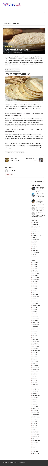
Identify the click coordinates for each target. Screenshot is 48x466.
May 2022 (35, 358)
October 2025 (35, 281)
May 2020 (35, 403)
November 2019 (36, 414)
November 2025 (36, 279)
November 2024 (36, 301)
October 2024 (35, 303)
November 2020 (36, 391)
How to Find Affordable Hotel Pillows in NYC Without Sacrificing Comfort (37, 202)
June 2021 (35, 378)
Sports (34, 248)
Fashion (34, 229)
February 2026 (36, 273)
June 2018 (35, 446)
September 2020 (36, 395)
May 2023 (35, 335)
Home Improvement (37, 235)
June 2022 (35, 356)
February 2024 (36, 318)
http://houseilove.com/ (15, 115)
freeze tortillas (9, 152)
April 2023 (35, 337)
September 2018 (36, 440)
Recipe (34, 243)
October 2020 (35, 393)
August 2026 (35, 262)
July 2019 (35, 421)
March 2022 (35, 361)
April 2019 (35, 427)
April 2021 (35, 382)
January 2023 (35, 343)
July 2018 (35, 444)
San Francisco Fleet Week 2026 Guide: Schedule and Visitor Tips (40, 195)
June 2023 (35, 333)
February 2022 (36, 363)
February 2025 (36, 296)
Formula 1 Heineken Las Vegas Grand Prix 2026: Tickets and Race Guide (40, 189)
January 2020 (35, 410)
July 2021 (35, 376)
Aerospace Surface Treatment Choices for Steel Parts (40, 209)
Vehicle (34, 254)
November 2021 (36, 369)
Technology (35, 250)
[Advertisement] (11, 14)
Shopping (35, 246)
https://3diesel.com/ (10, 131)
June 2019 (35, 423)
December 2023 (36, 322)
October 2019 (35, 416)
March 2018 (35, 451)
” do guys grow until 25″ (22, 129)
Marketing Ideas (36, 239)
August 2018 (35, 442)
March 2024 (35, 316)
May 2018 (35, 448)
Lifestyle (34, 237)
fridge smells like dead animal (24, 113)
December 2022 (36, 345)
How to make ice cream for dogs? (31, 159)
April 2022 (35, 360)
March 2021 (35, 384)
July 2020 (35, 399)
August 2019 (35, 419)
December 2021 (36, 367)
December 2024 (36, 300)
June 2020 (35, 401)
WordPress (23, 462)
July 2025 (35, 286)
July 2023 (35, 331)
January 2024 (35, 320)
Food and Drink (8, 46)
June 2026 (35, 266)
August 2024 (35, 307)
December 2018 (36, 434)
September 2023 (36, 328)
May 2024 (35, 313)
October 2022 (35, 348)
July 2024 (35, 309)
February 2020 (36, 408)
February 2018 (36, 453)
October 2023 (35, 326)
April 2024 (35, 315)
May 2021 (35, 380)
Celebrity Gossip (36, 226)
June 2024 (35, 311)
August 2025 (35, 285)
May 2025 (35, 290)
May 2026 (35, 268)
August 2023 (35, 330)
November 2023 (36, 324)
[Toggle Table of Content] (17, 70)
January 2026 (35, 275)
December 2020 (36, 389)
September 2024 (36, 305)
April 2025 (35, 292)
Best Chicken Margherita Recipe (15, 159)
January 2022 (35, 365)
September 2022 (36, 350)
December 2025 (36, 277)
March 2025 (35, 294)
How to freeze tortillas (19, 152)
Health (34, 233)
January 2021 (35, 388)
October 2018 (35, 438)
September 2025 (36, 283)
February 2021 (36, 386)
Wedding (34, 256)
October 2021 (35, 371)
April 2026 (35, 270)
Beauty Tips (35, 222)
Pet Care (34, 241)
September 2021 (36, 373)
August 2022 (35, 352)
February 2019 (36, 431)
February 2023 (36, 341)
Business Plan (35, 224)
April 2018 (35, 449)
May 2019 (35, 425)
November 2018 (36, 436)
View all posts (9, 174)
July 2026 (35, 264)
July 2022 (35, 354)
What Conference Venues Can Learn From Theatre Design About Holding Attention (38, 214)
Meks (15, 462)
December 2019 (36, 412)
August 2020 (35, 397)
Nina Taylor (15, 52)
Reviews (34, 244)
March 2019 (35, 429)
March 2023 (35, 339)
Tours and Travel (36, 252)
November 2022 (36, 346)
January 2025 (35, 298)
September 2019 (36, 418)
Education (35, 228)
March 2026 (35, 272)
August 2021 (35, 374)
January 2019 (35, 433)
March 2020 (35, 406)
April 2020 (35, 404)
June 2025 (35, 288)
